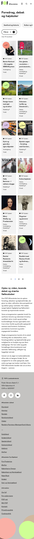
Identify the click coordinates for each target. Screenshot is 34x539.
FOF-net (5, 499)
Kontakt (4, 506)
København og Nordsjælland (11, 472)
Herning (4, 410)
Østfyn (4, 465)
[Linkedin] (17, 395)
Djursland (5, 407)
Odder (4, 421)
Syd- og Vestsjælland (9, 483)
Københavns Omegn (9, 469)
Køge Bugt (5, 476)
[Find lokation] (22, 4)
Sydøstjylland (6, 438)
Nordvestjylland (7, 418)
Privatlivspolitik (7, 510)
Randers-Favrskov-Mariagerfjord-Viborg (16, 425)
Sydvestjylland (7, 445)
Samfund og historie (11, 25)
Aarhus (4, 452)
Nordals (4, 414)
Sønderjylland (6, 441)
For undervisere (7, 496)
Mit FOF (5, 503)
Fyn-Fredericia (7, 461)
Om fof (4, 492)
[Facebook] (4, 395)
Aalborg (4, 448)
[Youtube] (11, 395)
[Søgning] (26, 4)
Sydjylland (5, 434)
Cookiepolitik (6, 514)
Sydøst (4, 479)
